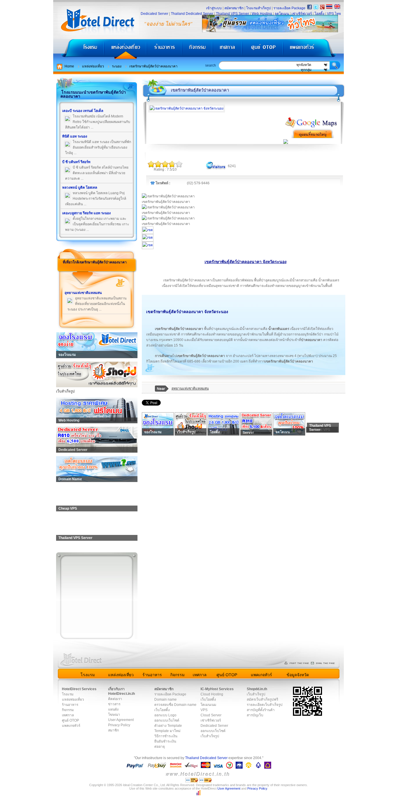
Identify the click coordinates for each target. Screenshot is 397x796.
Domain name (165, 699)
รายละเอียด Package (289, 8)
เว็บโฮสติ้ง (162, 710)
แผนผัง (113, 709)
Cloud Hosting (212, 694)
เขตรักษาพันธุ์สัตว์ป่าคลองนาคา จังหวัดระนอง (246, 261)
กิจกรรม (197, 49)
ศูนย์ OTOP (262, 49)
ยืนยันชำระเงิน (165, 741)
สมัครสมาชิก (234, 8)
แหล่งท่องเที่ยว (125, 49)
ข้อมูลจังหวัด (298, 674)
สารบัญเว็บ (255, 715)
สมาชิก (113, 730)
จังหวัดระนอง (216, 311)
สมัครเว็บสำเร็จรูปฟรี (262, 699)
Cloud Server (211, 715)
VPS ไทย (334, 14)
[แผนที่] (311, 127)
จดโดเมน (282, 14)
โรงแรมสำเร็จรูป (258, 8)
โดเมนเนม (208, 705)
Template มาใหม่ (167, 731)
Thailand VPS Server (232, 14)
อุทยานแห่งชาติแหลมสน (190, 388)
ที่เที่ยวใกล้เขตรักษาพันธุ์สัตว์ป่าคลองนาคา (95, 262)
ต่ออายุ (159, 747)
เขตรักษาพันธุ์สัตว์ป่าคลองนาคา (153, 66)
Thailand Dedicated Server (192, 14)
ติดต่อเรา (115, 699)
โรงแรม (78, 49)
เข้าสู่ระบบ (214, 8)
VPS (204, 710)
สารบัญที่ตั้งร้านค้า (261, 710)
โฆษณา (114, 715)
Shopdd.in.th (257, 689)
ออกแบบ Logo (165, 715)
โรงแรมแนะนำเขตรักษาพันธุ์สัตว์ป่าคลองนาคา (93, 94)
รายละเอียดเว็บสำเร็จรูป (264, 705)
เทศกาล (228, 49)
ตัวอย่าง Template (168, 726)
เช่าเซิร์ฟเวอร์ (302, 14)
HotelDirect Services (79, 689)
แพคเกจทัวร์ (313, 49)
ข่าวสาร (114, 704)
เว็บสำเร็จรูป (210, 736)
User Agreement (121, 720)
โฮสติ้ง (319, 14)
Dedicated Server (154, 14)
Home (69, 66)
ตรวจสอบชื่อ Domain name (175, 705)
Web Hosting (262, 14)
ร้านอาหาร (164, 49)
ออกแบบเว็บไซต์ (166, 720)
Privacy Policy (119, 725)
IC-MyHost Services (217, 689)
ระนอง (116, 66)
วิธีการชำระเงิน (165, 736)
